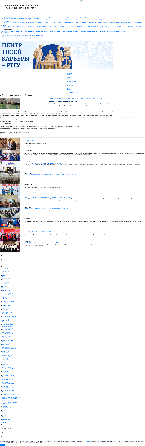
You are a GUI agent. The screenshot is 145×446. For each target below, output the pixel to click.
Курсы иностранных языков (14, 23)
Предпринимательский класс (50, 22)
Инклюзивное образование (58, 23)
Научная (12, 38)
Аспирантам (71, 31)
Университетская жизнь (72, 92)
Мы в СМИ (69, 80)
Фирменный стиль (25, 19)
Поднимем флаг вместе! (29, 140)
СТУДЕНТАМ (5, 363)
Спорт (68, 88)
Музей (91, 17)
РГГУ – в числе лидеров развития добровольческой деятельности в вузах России (43, 163)
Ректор (24, 17)
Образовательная (6, 38)
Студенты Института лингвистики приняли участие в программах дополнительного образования (46, 151)
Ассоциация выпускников (83, 17)
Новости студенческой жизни (9, 368)
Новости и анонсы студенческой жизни (29, 26)
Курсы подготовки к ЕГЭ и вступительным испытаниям (81, 22)
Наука (68, 84)
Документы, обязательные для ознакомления (75, 23)
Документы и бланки (31, 33)
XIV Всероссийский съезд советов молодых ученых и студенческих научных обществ (43, 220)
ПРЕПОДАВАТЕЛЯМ (6, 400)
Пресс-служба (61, 17)
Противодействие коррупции (59, 19)
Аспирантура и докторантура (120, 22)
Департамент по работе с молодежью (46, 26)
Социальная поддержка (43, 28)
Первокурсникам (15, 26)
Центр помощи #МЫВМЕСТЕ (95, 19)
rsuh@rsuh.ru (8, 431)
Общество (69, 89)
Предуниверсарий (110, 22)
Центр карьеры (105, 26)
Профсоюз (57, 33)
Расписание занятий (6, 26)
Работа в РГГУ (130, 17)
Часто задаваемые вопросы (82, 19)
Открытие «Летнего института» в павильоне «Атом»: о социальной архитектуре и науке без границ (47, 208)
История (67, 17)
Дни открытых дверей (19, 22)
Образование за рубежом (8, 28)
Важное (68, 78)
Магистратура (5, 344)
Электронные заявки (37, 19)
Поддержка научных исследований (23, 35)
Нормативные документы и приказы (10, 18)
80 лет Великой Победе (42, 17)
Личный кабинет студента (61, 26)
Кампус (31, 19)
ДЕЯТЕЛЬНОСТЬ (6, 415)
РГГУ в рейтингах (110, 17)
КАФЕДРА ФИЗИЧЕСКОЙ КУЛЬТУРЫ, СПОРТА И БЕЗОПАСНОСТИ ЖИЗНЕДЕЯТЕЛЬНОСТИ (83, 98)
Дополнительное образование (9, 348)
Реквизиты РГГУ (34, 28)
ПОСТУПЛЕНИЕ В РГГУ (7, 326)
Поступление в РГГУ (7, 21)
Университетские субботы (63, 22)
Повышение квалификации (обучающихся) (132, 26)
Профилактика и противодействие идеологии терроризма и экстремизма (10, 319)
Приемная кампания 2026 (8, 22)
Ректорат (28, 17)
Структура (50, 17)
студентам (4, 25)
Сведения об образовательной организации (12, 17)
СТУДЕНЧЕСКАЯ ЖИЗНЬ (54, 98)
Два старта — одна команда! (30, 185)
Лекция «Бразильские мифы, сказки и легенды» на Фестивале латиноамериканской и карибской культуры (48, 197)
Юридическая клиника (7, 308)
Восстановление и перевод (34, 31)
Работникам (136, 17)
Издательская (32, 38)
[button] (11, 57)
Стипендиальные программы (8, 31)
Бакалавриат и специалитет (8, 343)
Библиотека (99, 26)
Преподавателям (6, 32)
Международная (18, 38)
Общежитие (18, 31)
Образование (119, 26)
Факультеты (55, 17)
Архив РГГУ (45, 19)
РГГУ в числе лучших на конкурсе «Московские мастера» (37, 231)
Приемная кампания (71, 81)
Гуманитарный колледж (100, 22)
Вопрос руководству (71, 19)
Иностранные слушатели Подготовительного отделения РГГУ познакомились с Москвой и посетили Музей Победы (50, 174)
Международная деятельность (74, 82)
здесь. (87, 441)
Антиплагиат (39, 33)
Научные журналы (73, 17)
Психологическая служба (80, 31)
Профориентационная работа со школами (34, 22)
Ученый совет (124, 17)
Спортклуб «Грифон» (72, 26)
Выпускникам (24, 31)
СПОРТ (61, 98)
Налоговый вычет (8, 29)
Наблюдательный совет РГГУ (8, 280)
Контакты (50, 19)
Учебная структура (46, 33)
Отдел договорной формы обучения (22, 28)
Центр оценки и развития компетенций (60, 31)
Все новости (69, 73)
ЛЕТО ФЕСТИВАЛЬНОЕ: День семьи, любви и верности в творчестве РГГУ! (41, 242)
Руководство (33, 17)
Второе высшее (131, 22)
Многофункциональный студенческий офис (86, 26)
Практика (102, 31)
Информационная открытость (26, 18)
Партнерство (70, 91)
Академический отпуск (45, 31)
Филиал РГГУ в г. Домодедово (28, 23)
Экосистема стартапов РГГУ (92, 31)
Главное (68, 74)
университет (5, 15)
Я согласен (3, 445)
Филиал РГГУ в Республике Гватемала (43, 23)
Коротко (68, 77)
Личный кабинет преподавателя (9, 33)
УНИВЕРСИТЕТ (5, 268)
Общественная (25, 38)
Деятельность (5, 36)
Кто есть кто (118, 17)
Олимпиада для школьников (8, 339)
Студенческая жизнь (71, 86)
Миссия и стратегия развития (99, 17)
